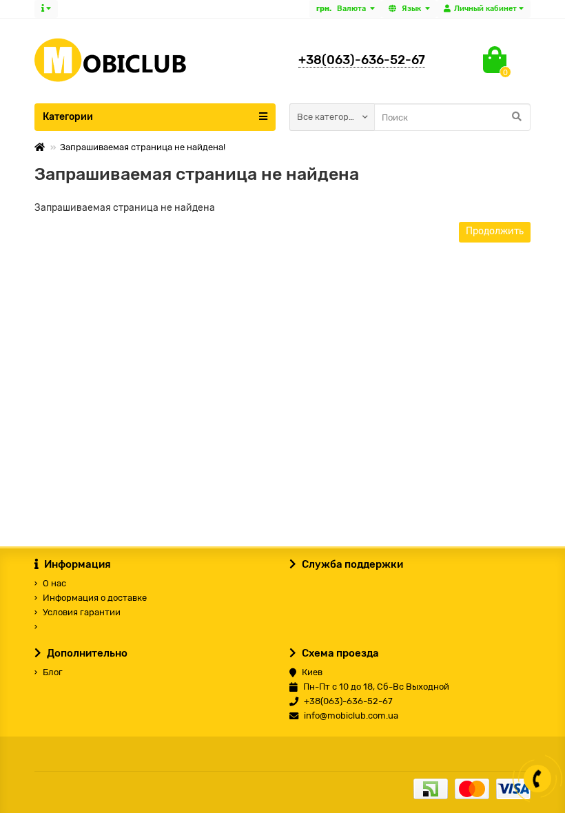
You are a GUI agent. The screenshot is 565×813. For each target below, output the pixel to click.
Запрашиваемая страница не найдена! (142, 147)
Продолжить (495, 231)
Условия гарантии (82, 612)
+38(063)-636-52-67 (361, 60)
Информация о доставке (95, 598)
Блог (53, 672)
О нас (54, 583)
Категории (68, 117)
